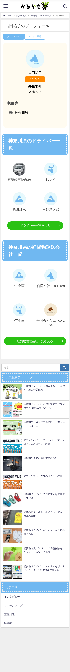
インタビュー (12, 596)
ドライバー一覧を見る (35, 225)
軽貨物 (8, 623)
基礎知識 (9, 614)
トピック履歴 (34, 36)
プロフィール (13, 36)
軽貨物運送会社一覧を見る (35, 341)
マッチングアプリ (14, 605)
